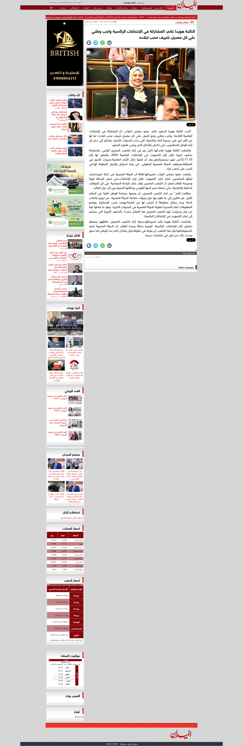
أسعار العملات (71, 528)
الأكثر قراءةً (73, 235)
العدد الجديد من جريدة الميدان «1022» (57, 409)
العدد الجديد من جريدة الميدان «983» (57, 433)
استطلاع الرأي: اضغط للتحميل (72, 517)
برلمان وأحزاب (182, 22)
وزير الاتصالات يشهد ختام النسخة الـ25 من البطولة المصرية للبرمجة (147, 17)
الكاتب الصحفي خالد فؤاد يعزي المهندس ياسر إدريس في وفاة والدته (56, 474)
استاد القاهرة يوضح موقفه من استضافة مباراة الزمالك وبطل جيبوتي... (85, 17)
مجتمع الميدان (71, 454)
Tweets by (79, 716)
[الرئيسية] (170, 7)
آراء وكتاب (74, 94)
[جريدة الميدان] (65, 53)
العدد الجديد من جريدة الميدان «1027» (57, 397)
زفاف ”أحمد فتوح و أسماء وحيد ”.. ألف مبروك (56, 496)
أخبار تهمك (73, 307)
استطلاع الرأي (71, 512)
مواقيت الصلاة (70, 655)
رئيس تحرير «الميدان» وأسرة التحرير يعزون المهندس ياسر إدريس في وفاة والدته (74, 497)
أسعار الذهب (72, 580)
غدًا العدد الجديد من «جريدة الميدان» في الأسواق (58, 422)
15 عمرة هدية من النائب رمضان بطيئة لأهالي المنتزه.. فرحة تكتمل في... (74, 474)
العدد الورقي (72, 390)
